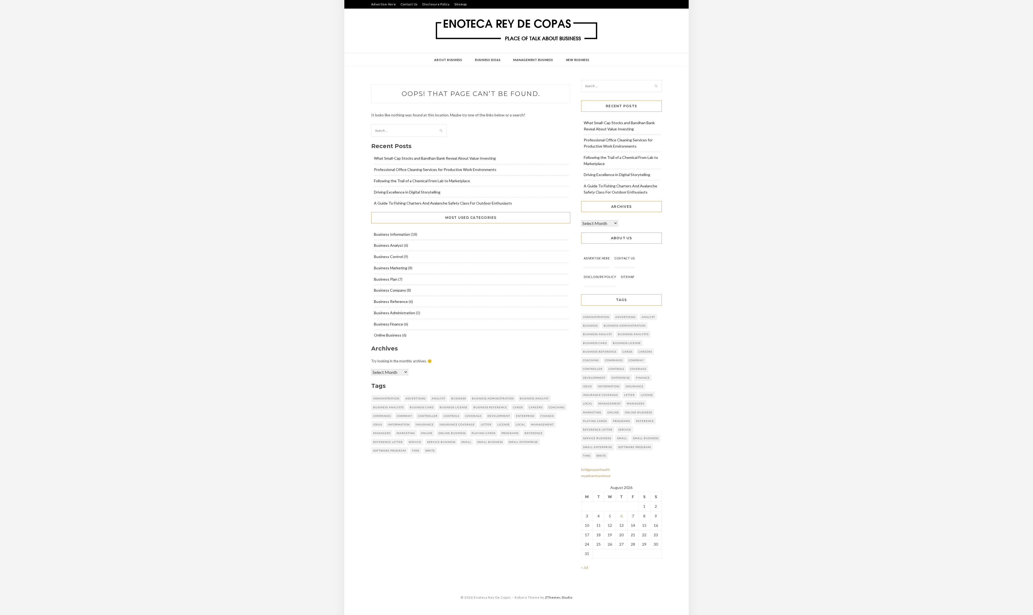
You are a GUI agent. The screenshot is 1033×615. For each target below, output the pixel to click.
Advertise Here (383, 4)
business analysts (388, 407)
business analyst (534, 398)
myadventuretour (596, 475)
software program (389, 450)
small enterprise (523, 442)
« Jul (584, 567)
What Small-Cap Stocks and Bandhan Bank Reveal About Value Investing (435, 158)
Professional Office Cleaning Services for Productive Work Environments (435, 169)
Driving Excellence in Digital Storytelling (407, 192)
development (498, 415)
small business (490, 442)
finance (547, 415)
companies (382, 415)
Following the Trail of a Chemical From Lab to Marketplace (422, 180)
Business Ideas (488, 60)
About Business (448, 60)
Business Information (392, 234)
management (542, 424)
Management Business (533, 60)
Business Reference (391, 301)
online (427, 433)
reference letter (388, 442)
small (466, 442)
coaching (557, 407)
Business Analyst (388, 245)
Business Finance (388, 324)
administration (386, 398)
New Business (577, 60)
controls (451, 415)
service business (441, 442)
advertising (415, 398)
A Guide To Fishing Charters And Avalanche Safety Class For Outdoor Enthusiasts (443, 203)
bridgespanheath (595, 469)
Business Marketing (390, 268)
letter (486, 424)
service (415, 442)
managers (382, 433)
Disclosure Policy (436, 4)
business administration (493, 398)
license (503, 424)
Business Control (388, 256)
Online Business (387, 335)
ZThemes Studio (558, 597)
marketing (406, 433)
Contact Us (409, 4)
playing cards (484, 433)
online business (452, 433)
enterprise (525, 415)
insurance (425, 424)
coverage (473, 415)
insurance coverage (457, 424)
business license (454, 407)
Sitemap (460, 4)
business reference (490, 407)
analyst (438, 398)
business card (422, 407)
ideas (377, 424)
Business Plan (385, 279)
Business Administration (394, 312)
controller (428, 415)
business (458, 398)
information (399, 424)
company (404, 415)
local (520, 424)
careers (536, 407)
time (415, 450)
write (430, 450)
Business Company (390, 290)
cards (518, 407)
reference (534, 433)
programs (510, 433)
